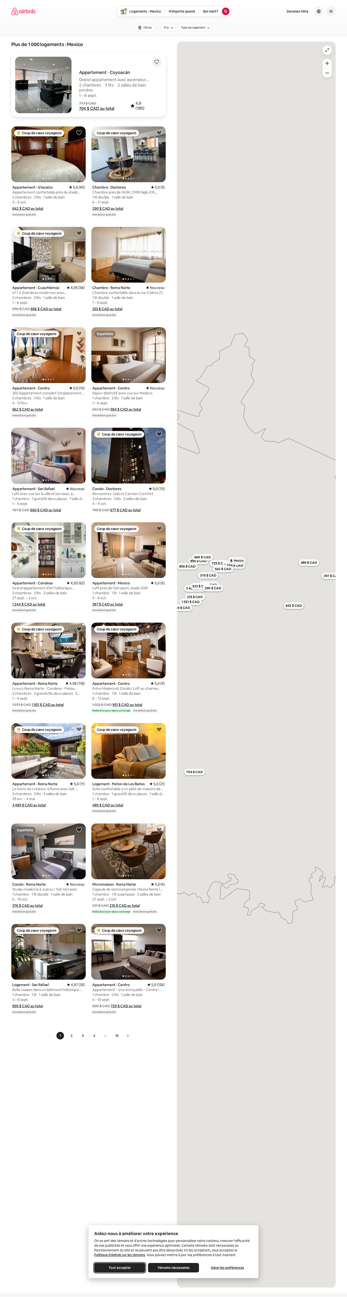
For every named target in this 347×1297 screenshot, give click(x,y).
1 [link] (60, 1036)
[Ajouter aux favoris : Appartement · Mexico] (159, 528)
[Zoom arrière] (327, 63)
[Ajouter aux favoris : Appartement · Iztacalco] (79, 132)
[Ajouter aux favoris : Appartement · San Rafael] (79, 434)
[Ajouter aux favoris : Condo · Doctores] (159, 434)
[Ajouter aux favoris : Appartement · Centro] (79, 333)
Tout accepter (120, 1268)
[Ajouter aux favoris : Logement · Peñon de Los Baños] (159, 729)
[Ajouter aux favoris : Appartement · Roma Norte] (79, 629)
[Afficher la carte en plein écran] (327, 50)
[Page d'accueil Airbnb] (23, 11)
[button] (96, 108)
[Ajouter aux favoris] (157, 62)
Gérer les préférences (227, 1268)
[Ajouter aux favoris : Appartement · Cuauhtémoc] (79, 233)
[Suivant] (127, 1035)
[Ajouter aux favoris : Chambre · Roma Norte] (159, 233)
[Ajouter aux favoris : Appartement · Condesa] (79, 528)
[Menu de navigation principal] (331, 11)
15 (116, 1036)
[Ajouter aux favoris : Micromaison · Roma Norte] (159, 829)
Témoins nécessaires (173, 1268)
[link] (49, 1035)
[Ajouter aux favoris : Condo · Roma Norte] (79, 829)
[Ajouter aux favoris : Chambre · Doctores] (159, 132)
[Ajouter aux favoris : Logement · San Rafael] (79, 930)
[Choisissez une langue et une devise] (318, 11)
